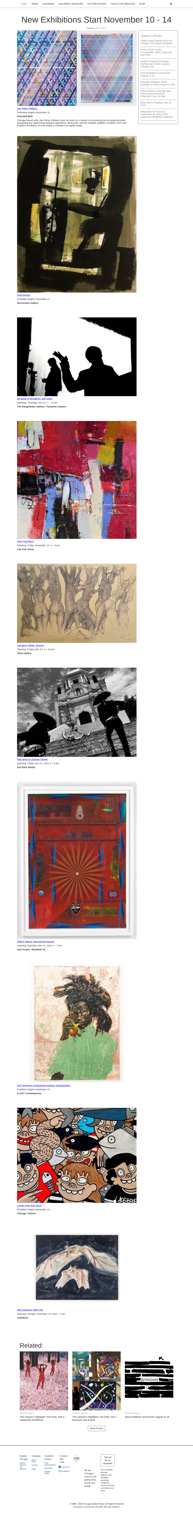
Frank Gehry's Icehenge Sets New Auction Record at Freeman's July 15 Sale (156, 94)
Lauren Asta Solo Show (29, 1205)
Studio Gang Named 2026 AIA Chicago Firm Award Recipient (156, 42)
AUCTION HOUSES (96, 4)
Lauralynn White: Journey (30, 645)
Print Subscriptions (50, 1464)
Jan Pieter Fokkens (27, 108)
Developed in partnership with (96, 1507)
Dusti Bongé (23, 295)
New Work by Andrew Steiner (32, 759)
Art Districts (23, 1468)
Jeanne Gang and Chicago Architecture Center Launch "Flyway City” (155, 64)
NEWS (35, 4)
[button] (35, 4)
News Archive (96, 1428)
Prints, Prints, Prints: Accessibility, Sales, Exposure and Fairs (156, 52)
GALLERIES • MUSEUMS (70, 4)
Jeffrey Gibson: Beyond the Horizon (35, 941)
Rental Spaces (23, 1464)
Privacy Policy (48, 1472)
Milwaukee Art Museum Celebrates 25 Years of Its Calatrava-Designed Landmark (157, 114)
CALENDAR (48, 4)
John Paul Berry (25, 541)
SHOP (142, 4)
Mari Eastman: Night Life (30, 1310)
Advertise (48, 1468)
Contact (35, 1465)
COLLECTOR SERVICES (123, 4)
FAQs (34, 1469)
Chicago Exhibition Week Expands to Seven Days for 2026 (158, 83)
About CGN (34, 1461)
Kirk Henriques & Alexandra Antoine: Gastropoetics (43, 1085)
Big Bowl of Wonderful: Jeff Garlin (34, 398)
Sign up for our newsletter (108, 1460)
